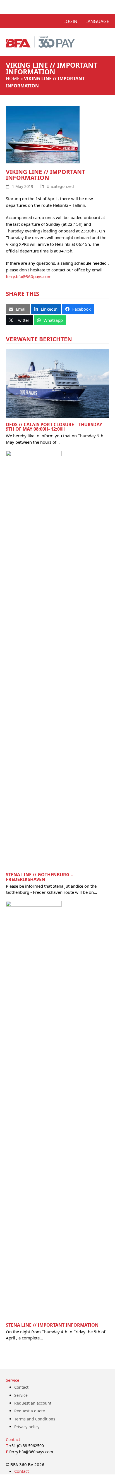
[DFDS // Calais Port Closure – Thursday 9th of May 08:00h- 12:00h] (57, 383)
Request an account (32, 1403)
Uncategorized (60, 186)
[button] (18, 309)
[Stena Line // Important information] (34, 1109)
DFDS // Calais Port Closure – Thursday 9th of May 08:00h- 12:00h (54, 426)
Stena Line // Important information (52, 1325)
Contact (21, 1387)
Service (21, 1395)
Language (97, 21)
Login (70, 21)
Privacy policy (26, 1426)
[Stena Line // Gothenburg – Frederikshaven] (34, 659)
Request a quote (29, 1410)
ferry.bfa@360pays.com (29, 276)
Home (13, 78)
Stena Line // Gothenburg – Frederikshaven (39, 877)
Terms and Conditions (34, 1419)
